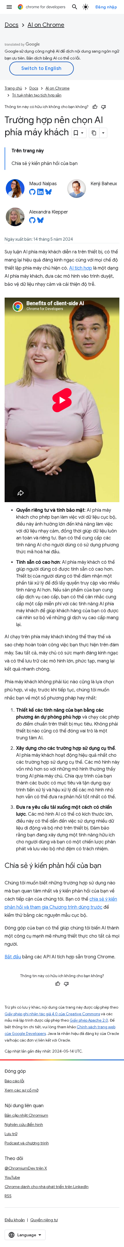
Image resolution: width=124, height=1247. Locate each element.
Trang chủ (13, 88)
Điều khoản (15, 1220)
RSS (8, 1195)
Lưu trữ (11, 1133)
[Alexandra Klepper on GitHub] (32, 222)
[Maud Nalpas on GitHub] (32, 193)
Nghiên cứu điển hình (24, 1124)
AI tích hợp (80, 268)
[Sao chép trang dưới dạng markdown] (94, 133)
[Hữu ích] (95, 107)
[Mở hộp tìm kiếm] (74, 6)
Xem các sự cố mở (21, 1090)
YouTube (12, 1177)
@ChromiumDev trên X (26, 1168)
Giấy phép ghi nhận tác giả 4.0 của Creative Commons (52, 1014)
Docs (11, 25)
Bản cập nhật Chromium (26, 1115)
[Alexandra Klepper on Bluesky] (40, 222)
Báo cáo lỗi (14, 1080)
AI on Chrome (46, 25)
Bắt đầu (13, 957)
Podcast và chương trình (27, 1143)
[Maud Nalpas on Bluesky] (48, 193)
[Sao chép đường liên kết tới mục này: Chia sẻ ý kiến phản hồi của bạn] (107, 866)
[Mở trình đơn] (9, 7)
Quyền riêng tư (44, 1220)
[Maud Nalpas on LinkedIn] (40, 193)
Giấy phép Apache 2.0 (89, 1020)
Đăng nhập (106, 7)
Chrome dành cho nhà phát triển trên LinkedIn (47, 1186)
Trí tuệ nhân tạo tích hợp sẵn (36, 95)
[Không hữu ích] (103, 107)
